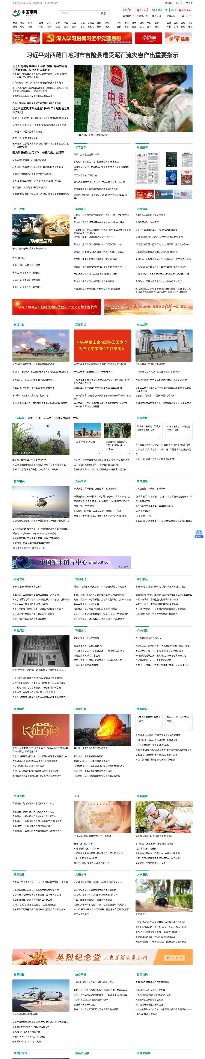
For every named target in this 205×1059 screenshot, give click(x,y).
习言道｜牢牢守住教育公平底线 (148, 776)
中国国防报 (157, 10)
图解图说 (142, 751)
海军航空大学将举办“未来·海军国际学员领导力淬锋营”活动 (163, 459)
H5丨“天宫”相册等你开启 (85, 912)
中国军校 (142, 418)
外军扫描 (142, 1034)
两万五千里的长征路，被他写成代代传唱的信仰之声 (98, 734)
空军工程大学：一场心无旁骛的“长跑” (178, 443)
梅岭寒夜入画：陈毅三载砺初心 (88, 719)
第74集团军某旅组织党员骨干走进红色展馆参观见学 (36, 817)
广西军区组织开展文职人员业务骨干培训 (93, 986)
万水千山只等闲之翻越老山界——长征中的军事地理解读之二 (40, 739)
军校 (41, 26)
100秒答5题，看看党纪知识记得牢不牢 (92, 917)
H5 (190, 22)
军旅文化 (80, 672)
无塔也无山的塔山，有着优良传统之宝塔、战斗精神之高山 (163, 739)
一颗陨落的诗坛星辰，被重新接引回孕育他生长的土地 (161, 729)
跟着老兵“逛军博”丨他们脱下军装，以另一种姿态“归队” (161, 981)
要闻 (22, 22)
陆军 (66, 22)
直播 (58, 26)
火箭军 (91, 22)
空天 (142, 26)
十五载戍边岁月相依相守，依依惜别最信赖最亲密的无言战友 (164, 557)
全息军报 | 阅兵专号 (83, 898)
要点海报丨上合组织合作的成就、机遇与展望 (157, 811)
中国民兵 (171, 15)
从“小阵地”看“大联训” (85, 441)
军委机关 (80, 325)
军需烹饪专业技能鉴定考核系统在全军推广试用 (158, 912)
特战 (107, 26)
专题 (190, 26)
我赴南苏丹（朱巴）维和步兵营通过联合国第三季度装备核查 (164, 636)
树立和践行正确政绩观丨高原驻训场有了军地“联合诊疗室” (39, 464)
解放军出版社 (186, 10)
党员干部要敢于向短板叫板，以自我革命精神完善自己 (37, 651)
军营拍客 (80, 751)
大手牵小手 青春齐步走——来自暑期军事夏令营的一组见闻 (40, 968)
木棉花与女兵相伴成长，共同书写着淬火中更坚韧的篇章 (100, 552)
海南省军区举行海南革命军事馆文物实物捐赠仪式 (35, 976)
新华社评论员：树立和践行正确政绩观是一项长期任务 (99, 660)
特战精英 (19, 486)
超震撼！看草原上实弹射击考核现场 (29, 459)
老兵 (157, 26)
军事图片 (19, 751)
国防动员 (19, 929)
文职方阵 (80, 929)
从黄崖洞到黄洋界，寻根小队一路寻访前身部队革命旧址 (38, 724)
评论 (22, 26)
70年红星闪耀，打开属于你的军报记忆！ (93, 890)
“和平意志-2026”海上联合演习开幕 (28, 552)
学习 (15, 22)
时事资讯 (142, 209)
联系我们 (169, 3)
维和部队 (142, 589)
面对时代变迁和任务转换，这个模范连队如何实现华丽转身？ (40, 533)
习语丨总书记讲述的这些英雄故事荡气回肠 (155, 816)
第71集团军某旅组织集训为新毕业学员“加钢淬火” (97, 464)
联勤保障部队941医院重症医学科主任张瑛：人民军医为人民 (102, 533)
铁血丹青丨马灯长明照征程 (86, 711)
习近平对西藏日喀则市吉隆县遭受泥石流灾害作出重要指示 (102, 55)
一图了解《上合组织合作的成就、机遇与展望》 (158, 797)
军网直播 (19, 851)
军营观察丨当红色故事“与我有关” (151, 917)
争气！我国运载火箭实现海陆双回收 (29, 248)
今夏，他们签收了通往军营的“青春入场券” (155, 474)
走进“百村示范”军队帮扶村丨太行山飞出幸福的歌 (35, 469)
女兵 (119, 22)
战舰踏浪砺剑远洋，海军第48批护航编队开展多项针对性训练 (40, 525)
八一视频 (19, 209)
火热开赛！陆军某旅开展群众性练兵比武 (93, 812)
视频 (49, 26)
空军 (82, 22)
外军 (149, 26)
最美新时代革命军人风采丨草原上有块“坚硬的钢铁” (36, 542)
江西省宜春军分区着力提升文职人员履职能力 (95, 976)
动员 (142, 22)
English (179, 3)
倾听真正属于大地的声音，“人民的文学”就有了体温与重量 (163, 719)
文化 (119, 26)
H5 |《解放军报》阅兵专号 (86, 903)
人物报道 (142, 929)
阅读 (126, 26)
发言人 (91, 26)
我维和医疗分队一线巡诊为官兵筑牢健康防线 (157, 655)
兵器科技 (19, 1034)
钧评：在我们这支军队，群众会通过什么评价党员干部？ (100, 636)
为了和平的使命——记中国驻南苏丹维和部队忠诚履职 (161, 651)
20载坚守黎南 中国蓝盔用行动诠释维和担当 (157, 641)
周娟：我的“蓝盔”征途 (84, 542)
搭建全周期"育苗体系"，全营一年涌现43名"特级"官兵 (117, 445)
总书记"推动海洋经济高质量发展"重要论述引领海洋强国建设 (164, 807)
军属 (169, 22)
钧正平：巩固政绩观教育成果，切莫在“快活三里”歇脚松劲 (101, 655)
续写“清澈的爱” (143, 547)
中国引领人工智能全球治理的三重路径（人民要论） (36, 636)
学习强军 (80, 147)
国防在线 (156, 15)
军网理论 (19, 589)
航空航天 (80, 1034)
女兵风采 (80, 486)
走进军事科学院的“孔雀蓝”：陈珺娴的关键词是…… (98, 968)
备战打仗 (19, 325)
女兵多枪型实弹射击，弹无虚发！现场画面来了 (96, 525)
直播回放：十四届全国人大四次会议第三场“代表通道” (37, 917)
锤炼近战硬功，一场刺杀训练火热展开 (92, 803)
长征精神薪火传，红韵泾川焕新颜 (28, 807)
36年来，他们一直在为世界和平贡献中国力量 (157, 646)
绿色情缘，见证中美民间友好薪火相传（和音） (96, 651)
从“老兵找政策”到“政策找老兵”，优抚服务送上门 (34, 991)
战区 (49, 22)
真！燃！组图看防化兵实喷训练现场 (91, 790)
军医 (176, 22)
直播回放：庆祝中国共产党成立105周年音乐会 (34, 903)
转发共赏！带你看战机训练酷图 (88, 798)
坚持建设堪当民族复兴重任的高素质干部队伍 (33, 655)
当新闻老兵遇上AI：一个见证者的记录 (153, 734)
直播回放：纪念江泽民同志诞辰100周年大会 (33, 890)
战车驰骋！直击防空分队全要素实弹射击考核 (33, 364)
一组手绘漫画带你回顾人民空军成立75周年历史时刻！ (99, 907)
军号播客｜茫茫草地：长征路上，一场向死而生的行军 (99, 724)
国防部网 (127, 15)
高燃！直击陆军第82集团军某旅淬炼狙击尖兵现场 (35, 812)
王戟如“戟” (140, 968)
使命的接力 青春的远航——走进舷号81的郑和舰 (34, 803)
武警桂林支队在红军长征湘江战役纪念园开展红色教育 (99, 807)
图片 (66, 26)
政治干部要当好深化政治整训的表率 (29, 660)
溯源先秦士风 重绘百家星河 (87, 729)
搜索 (103, 13)
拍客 (82, 26)
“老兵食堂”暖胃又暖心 (146, 903)
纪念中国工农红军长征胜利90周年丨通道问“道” (34, 734)
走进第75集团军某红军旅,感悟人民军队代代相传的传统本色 (102, 459)
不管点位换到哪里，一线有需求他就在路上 (155, 991)
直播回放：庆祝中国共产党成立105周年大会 (33, 898)
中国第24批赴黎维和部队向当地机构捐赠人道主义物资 (161, 628)
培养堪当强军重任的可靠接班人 (27, 628)
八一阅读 (142, 672)
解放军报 (129, 10)
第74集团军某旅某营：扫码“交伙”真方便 (154, 898)
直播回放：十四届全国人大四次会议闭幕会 (32, 912)
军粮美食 (142, 851)
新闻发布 (80, 209)
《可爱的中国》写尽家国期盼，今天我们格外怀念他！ (37, 729)
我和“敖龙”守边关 (144, 552)
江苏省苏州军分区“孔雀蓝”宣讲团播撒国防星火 (96, 981)
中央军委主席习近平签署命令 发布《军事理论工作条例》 (100, 364)
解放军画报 (143, 10)
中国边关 (142, 486)
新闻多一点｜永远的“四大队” (178, 776)
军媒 (183, 22)
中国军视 (184, 15)
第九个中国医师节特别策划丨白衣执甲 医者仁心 (158, 986)
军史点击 (19, 672)
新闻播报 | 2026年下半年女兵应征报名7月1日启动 (97, 547)
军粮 (169, 26)
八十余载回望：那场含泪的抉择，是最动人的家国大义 (37, 719)
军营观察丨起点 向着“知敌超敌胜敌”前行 (31, 547)
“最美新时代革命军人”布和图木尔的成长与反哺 (34, 538)
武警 (107, 22)
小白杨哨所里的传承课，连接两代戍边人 (154, 542)
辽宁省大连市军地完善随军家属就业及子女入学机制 (36, 981)
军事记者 (171, 10)
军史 (157, 22)
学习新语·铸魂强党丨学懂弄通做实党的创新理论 (158, 792)
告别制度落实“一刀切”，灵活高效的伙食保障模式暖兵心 (100, 469)
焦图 (30, 22)
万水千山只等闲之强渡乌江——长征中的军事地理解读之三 (39, 798)
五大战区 (142, 325)
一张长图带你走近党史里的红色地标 (152, 802)
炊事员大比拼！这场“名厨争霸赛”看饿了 (154, 890)
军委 (41, 22)
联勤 (99, 22)
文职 (149, 22)
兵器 (134, 26)
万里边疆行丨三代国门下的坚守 (150, 364)
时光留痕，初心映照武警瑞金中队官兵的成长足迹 (97, 817)
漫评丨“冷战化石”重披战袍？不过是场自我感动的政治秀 (100, 628)
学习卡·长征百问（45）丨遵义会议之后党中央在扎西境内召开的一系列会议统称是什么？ (40, 792)
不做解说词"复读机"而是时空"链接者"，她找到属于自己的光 (102, 538)
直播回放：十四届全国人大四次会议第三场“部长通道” (37, 907)
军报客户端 (142, 15)
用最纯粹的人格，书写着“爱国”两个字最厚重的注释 (159, 724)
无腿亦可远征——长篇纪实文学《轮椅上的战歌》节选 (161, 996)
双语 (183, 26)
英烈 (99, 26)
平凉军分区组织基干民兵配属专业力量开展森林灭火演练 (38, 996)
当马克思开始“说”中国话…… (149, 711)
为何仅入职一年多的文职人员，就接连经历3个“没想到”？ (100, 991)
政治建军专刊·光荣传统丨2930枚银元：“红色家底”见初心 (39, 711)
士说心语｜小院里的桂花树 (86, 739)
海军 (74, 22)
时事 (30, 26)
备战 (58, 22)
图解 (74, 26)
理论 (15, 26)
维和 (126, 22)
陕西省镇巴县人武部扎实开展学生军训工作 (32, 986)
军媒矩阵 (142, 147)
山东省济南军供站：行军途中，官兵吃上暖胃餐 (158, 907)
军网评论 (80, 589)
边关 (134, 22)
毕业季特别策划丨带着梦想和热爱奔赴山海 (148, 443)
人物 (176, 26)
